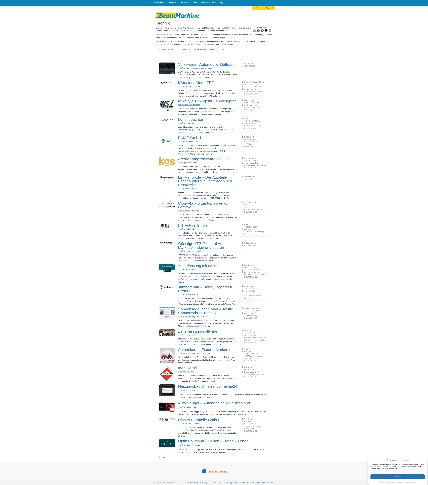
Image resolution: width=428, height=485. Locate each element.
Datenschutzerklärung (396, 482)
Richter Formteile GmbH (198, 420)
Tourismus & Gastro (208, 3)
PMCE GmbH (189, 138)
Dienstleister (171, 3)
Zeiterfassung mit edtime (198, 266)
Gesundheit (184, 3)
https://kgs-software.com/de (188, 163)
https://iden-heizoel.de (186, 372)
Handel (194, 3)
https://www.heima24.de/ (187, 390)
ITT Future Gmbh (192, 225)
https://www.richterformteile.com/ (190, 423)
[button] (423, 460)
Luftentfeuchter (190, 119)
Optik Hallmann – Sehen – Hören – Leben (213, 441)
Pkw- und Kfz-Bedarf (168, 49)
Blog (221, 3)
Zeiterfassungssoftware (197, 331)
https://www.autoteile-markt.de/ (189, 251)
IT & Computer (200, 49)
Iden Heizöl (187, 368)
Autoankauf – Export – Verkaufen (206, 350)
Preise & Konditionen (246, 483)
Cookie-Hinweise (383, 482)
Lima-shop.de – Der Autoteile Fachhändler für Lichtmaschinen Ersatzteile (205, 181)
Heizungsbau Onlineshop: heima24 (207, 386)
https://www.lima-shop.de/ (187, 188)
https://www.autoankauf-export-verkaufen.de (194, 353)
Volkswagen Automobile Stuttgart (206, 64)
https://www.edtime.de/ (186, 269)
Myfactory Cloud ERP (196, 83)
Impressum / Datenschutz (265, 483)
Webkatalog (158, 3)
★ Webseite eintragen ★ (264, 8)
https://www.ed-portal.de (187, 335)
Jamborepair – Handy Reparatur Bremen (205, 289)
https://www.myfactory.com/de (189, 86)
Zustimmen (397, 477)
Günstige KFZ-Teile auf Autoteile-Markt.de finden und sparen (206, 246)
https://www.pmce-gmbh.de (188, 141)
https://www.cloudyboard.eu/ (188, 211)
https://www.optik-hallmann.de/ (189, 445)
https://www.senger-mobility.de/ (189, 407)
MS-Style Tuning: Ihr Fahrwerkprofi (207, 101)
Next (163, 457)
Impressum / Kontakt (410, 482)
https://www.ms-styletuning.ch (189, 105)
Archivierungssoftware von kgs (203, 159)
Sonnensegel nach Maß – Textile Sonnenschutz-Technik (205, 311)
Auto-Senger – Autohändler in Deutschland (214, 403)
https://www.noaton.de (186, 123)
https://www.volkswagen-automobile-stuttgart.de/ (195, 68)
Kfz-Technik (185, 49)
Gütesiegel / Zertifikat (208, 483)
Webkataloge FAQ (230, 483)
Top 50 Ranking (192, 483)
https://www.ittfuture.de (186, 229)
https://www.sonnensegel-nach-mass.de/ (193, 317)
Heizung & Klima (217, 49)
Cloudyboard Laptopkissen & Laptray (202, 205)
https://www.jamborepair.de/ (188, 294)
